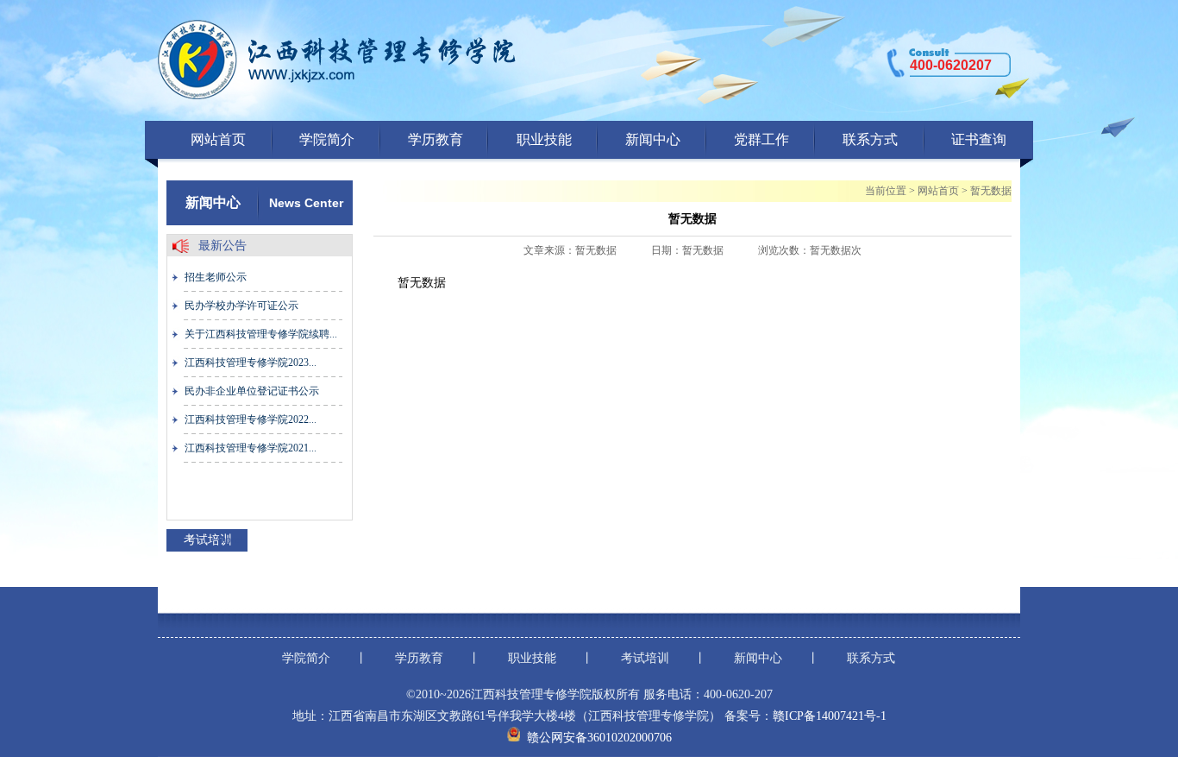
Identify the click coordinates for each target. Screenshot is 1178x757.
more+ (231, 539)
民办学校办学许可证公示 (241, 306)
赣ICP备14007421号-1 (830, 716)
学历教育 (435, 139)
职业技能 (544, 139)
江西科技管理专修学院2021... (250, 448)
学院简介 (326, 139)
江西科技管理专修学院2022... (250, 419)
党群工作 (761, 139)
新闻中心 (652, 139)
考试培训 (645, 658)
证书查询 (978, 139)
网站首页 (218, 139)
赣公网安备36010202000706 (599, 737)
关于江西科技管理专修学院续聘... (261, 334)
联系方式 (870, 139)
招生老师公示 (216, 277)
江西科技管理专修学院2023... (250, 362)
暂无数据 (991, 191)
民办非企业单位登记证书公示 (252, 391)
